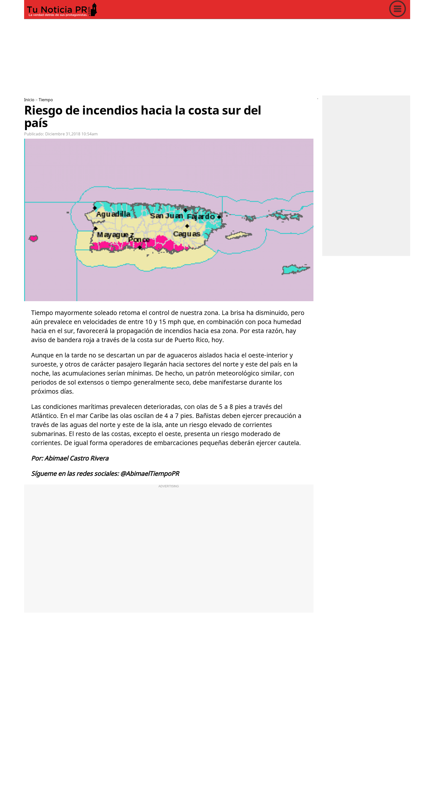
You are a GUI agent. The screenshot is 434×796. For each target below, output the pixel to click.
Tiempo (46, 100)
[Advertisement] (174, 56)
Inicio (29, 100)
